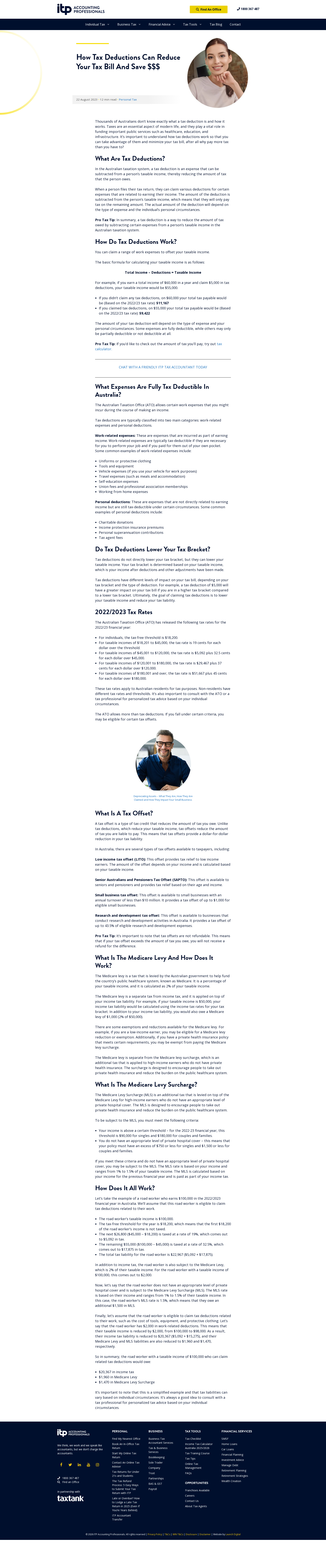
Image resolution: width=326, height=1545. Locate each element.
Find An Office (210, 9)
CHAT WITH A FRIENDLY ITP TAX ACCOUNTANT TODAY (163, 367)
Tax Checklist (193, 1438)
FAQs (188, 1473)
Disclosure (191, 1534)
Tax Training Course (197, 1453)
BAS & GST (155, 1483)
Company (154, 1468)
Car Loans (227, 1449)
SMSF (224, 1438)
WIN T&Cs (178, 1534)
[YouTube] (88, 1465)
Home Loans (229, 1444)
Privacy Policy (155, 1534)
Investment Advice (232, 1460)
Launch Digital (233, 1534)
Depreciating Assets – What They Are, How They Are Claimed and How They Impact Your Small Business (163, 798)
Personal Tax (128, 99)
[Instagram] (97, 1465)
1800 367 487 (249, 9)
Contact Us (192, 1501)
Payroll (152, 1489)
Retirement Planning (233, 1470)
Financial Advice (160, 24)
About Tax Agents (196, 1506)
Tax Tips (190, 1458)
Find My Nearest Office (126, 1438)
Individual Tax (95, 24)
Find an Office (69, 1482)
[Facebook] (61, 1465)
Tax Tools (190, 24)
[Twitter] (70, 1465)
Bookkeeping (156, 1457)
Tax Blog (216, 24)
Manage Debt (229, 1465)
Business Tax (126, 24)
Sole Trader (155, 1462)
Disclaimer (205, 1534)
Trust (151, 1473)
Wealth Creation (231, 1481)
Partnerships (156, 1478)
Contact (235, 24)
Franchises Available (197, 1490)
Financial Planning (232, 1454)
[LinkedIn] (79, 1465)
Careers (190, 1495)
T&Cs (167, 1534)
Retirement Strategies (234, 1476)
